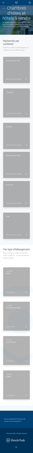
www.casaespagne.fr (15, 421)
